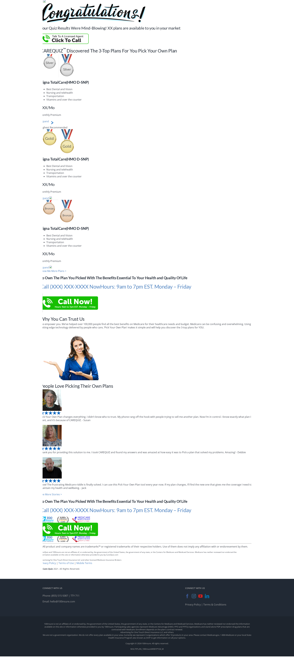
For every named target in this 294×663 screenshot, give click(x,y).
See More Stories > (51, 494)
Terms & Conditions (214, 604)
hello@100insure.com (62, 601)
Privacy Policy (48, 563)
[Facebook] (187, 596)
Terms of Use (66, 563)
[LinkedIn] (207, 596)
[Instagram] (194, 596)
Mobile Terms (84, 563)
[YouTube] (200, 596)
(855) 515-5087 (59, 595)
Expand (44, 121)
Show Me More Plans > (53, 271)
